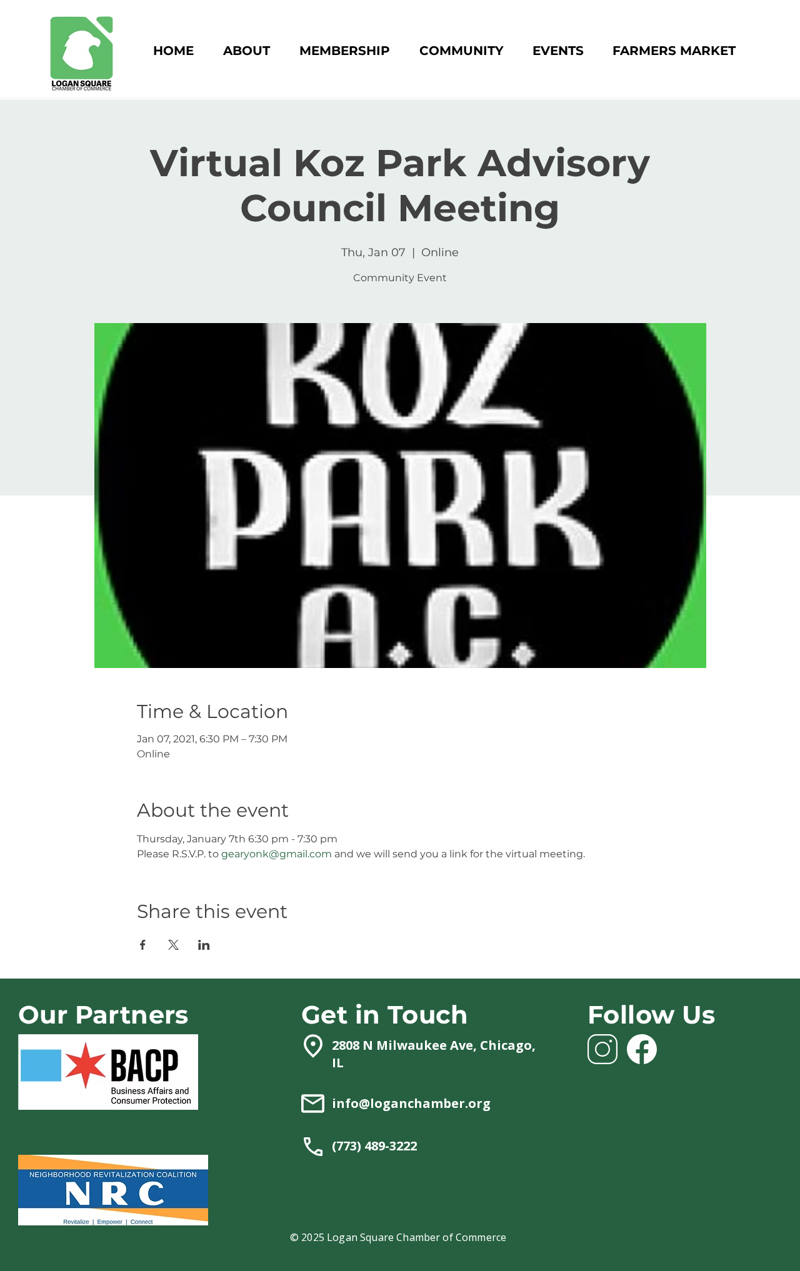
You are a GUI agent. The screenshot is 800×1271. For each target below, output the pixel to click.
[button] (344, 51)
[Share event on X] (173, 945)
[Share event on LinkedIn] (204, 945)
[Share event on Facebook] (143, 945)
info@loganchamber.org (411, 1103)
